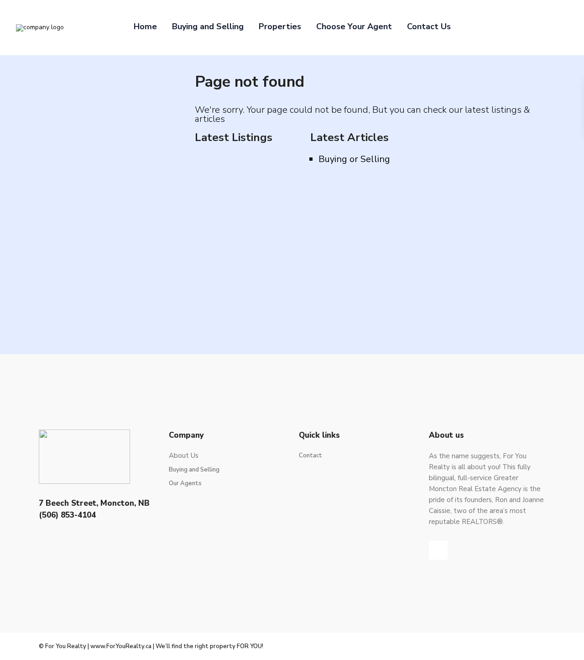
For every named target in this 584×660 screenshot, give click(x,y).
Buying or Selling (354, 159)
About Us (183, 455)
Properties (280, 26)
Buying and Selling (208, 26)
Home (145, 26)
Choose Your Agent (354, 26)
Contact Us (429, 26)
